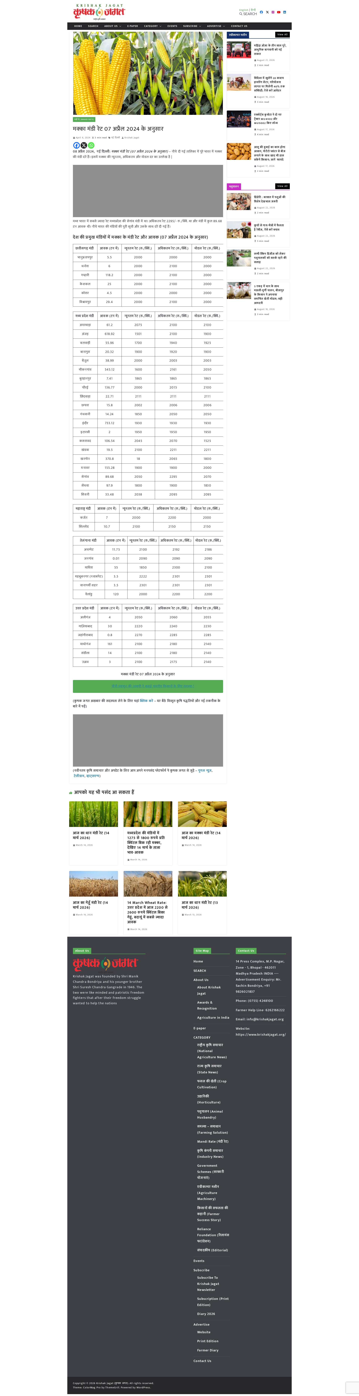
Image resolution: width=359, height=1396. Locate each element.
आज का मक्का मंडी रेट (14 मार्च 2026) (201, 835)
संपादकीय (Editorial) (212, 1250)
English (244, 10)
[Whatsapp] (91, 145)
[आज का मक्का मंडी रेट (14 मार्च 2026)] (202, 804)
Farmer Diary (208, 1350)
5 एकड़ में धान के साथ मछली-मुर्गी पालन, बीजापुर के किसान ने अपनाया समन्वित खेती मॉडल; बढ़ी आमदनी (269, 294)
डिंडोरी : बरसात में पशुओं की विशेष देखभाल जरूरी (270, 199)
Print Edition (207, 1341)
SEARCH (93, 26)
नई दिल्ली (115, 137)
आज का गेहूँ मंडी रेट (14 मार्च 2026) (90, 905)
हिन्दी (253, 10)
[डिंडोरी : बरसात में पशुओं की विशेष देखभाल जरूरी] (239, 206)
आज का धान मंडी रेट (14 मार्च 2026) (91, 835)
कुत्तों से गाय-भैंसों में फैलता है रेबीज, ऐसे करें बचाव (269, 227)
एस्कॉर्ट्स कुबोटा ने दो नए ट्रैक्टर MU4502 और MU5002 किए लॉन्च (268, 119)
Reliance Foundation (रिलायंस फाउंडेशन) (213, 1235)
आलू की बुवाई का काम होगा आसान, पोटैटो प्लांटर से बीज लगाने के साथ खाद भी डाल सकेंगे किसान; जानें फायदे (270, 153)
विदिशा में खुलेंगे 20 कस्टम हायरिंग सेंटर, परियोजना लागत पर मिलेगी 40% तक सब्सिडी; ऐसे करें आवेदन (269, 84)
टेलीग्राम (79, 776)
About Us (111, 26)
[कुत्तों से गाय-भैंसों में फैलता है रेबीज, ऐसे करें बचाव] (239, 234)
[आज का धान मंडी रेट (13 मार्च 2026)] (202, 873)
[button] (119, 26)
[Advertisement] (148, 191)
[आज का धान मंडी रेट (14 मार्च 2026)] (93, 804)
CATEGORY (151, 26)
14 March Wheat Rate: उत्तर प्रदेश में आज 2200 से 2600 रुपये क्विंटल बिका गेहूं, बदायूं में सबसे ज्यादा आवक (147, 912)
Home (78, 26)
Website (204, 1332)
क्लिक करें (146, 701)
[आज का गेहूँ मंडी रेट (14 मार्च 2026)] (93, 873)
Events (172, 26)
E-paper (132, 26)
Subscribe (190, 26)
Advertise (214, 26)
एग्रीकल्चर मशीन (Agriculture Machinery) (208, 1193)
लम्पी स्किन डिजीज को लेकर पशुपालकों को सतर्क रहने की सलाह (270, 258)
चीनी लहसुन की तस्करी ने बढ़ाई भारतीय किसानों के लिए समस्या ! (153, 686)
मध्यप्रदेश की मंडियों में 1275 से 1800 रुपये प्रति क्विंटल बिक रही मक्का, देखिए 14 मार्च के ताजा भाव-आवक (146, 843)
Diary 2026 (206, 1314)
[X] (84, 145)
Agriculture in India (213, 1018)
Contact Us (239, 26)
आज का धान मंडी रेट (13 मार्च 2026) (200, 905)
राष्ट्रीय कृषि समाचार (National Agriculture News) (212, 1051)
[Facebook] (76, 145)
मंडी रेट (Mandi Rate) (84, 119)
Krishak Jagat (132, 137)
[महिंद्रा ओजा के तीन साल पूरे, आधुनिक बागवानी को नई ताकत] (239, 56)
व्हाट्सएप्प (93, 776)
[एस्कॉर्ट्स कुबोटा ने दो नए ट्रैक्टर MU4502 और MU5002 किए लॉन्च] (239, 126)
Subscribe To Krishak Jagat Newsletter (208, 1284)
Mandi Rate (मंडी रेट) (213, 1142)
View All (282, 34)
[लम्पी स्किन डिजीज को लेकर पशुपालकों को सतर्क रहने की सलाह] (239, 265)
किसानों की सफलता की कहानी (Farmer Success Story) (212, 1214)
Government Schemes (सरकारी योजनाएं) (210, 1172)
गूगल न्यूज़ (204, 771)
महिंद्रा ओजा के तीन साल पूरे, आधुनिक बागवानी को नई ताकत (270, 50)
